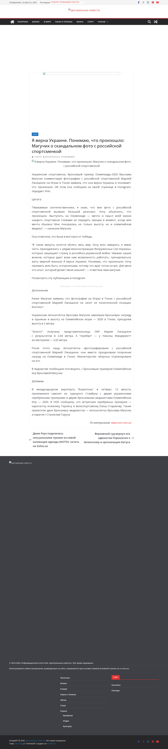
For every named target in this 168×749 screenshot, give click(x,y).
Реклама (116, 690)
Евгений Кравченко (52, 157)
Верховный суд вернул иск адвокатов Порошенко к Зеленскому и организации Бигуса (107, 438)
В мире (47, 21)
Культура (67, 726)
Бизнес (36, 21)
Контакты (116, 685)
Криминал (68, 715)
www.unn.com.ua (121, 422)
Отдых (66, 721)
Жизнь (80, 21)
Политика (23, 21)
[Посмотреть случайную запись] (156, 22)
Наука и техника (63, 21)
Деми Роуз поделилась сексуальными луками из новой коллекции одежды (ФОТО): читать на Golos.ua (56, 440)
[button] (106, 22)
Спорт (91, 21)
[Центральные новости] (12, 22)
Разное (101, 21)
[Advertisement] (84, 52)
